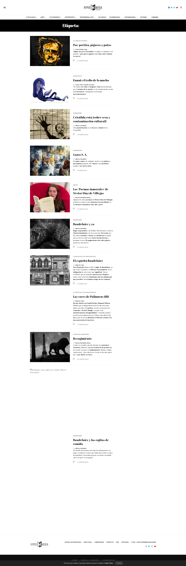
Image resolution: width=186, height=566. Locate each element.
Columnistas (54, 17)
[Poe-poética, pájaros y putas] (50, 51)
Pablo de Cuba (79, 265)
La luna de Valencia (80, 40)
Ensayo (75, 185)
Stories (143, 17)
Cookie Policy (108, 563)
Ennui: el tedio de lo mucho (91, 80)
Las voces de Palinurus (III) (91, 297)
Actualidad (31, 17)
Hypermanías (130, 17)
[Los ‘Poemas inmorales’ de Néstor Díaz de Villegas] (50, 197)
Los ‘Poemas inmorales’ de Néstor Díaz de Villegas (90, 191)
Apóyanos (125, 542)
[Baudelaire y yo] (50, 234)
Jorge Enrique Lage (81, 49)
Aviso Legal (88, 542)
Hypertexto (70, 17)
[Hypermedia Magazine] (93, 7)
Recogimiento (82, 338)
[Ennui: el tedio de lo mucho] (50, 87)
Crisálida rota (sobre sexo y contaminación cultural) (91, 119)
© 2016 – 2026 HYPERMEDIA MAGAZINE (143, 542)
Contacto (110, 542)
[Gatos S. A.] (50, 161)
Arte (42, 17)
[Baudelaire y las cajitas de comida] (50, 449)
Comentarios (99, 542)
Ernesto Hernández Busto (83, 197)
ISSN (117, 542)
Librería (154, 17)
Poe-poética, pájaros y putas (92, 45)
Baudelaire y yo (83, 224)
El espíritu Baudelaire (88, 261)
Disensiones (77, 113)
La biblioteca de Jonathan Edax (84, 256)
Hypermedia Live (87, 17)
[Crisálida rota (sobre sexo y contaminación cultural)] (50, 124)
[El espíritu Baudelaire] (50, 270)
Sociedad (102, 17)
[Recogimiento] (50, 347)
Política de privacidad (73, 542)
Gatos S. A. (80, 155)
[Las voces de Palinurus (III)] (50, 309)
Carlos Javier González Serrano (84, 84)
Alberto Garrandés (80, 125)
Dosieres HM (114, 17)
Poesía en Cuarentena (81, 334)
